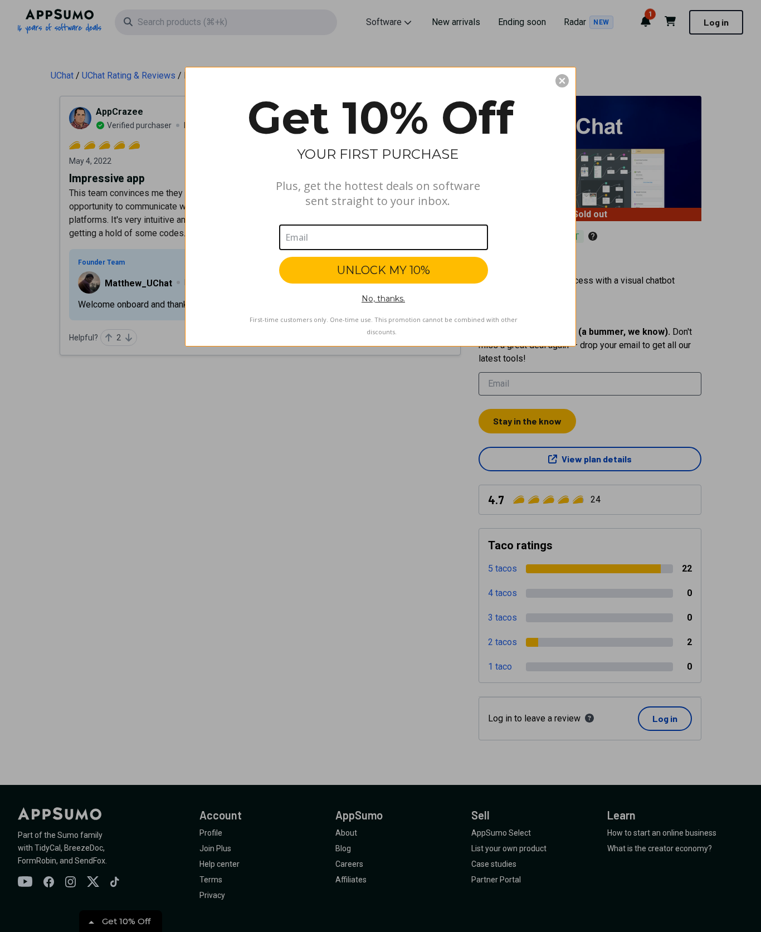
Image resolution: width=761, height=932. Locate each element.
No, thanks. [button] (383, 299)
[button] (562, 80)
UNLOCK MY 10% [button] (383, 270)
